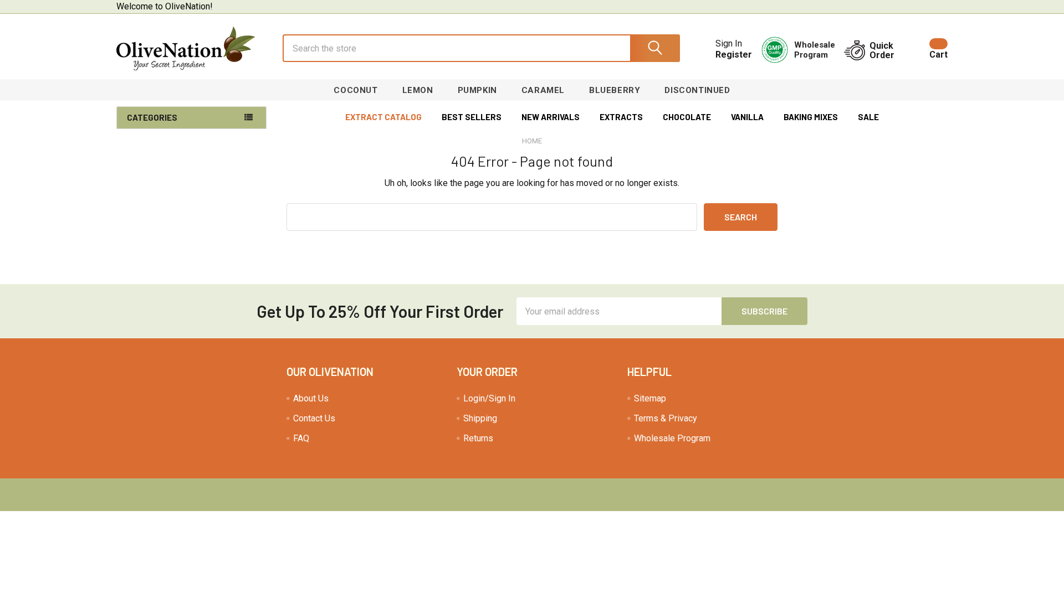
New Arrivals (550, 117)
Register (733, 54)
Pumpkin (477, 90)
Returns (478, 438)
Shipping (480, 418)
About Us (311, 398)
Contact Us (314, 418)
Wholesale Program (672, 438)
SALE (868, 117)
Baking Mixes (811, 117)
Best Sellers (472, 117)
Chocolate (687, 117)
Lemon (417, 90)
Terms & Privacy (665, 418)
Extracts (621, 117)
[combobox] (481, 48)
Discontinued (697, 90)
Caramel (543, 90)
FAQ (301, 438)
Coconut (355, 90)
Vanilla (747, 117)
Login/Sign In (489, 398)
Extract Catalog (383, 117)
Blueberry (614, 90)
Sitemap (650, 398)
